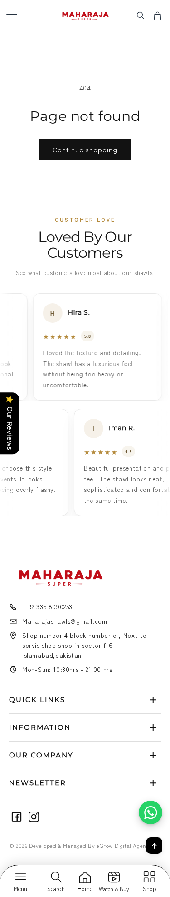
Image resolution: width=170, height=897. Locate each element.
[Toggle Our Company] (153, 755)
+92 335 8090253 (47, 606)
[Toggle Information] (153, 727)
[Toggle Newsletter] (153, 783)
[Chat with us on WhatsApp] (150, 812)
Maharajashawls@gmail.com (64, 621)
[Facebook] (16, 816)
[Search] (140, 15)
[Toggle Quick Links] (153, 699)
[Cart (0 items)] (157, 16)
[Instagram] (33, 816)
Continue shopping (85, 149)
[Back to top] (154, 845)
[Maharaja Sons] (85, 16)
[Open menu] (11, 16)
